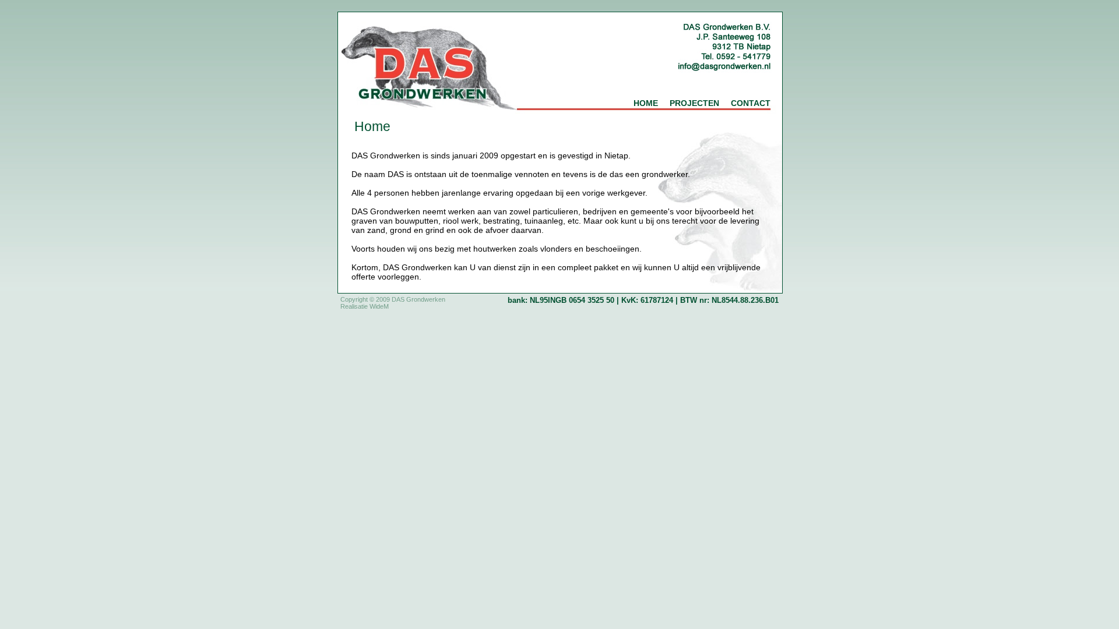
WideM (379, 306)
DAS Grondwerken (418, 299)
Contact (750, 103)
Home (646, 103)
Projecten (694, 103)
